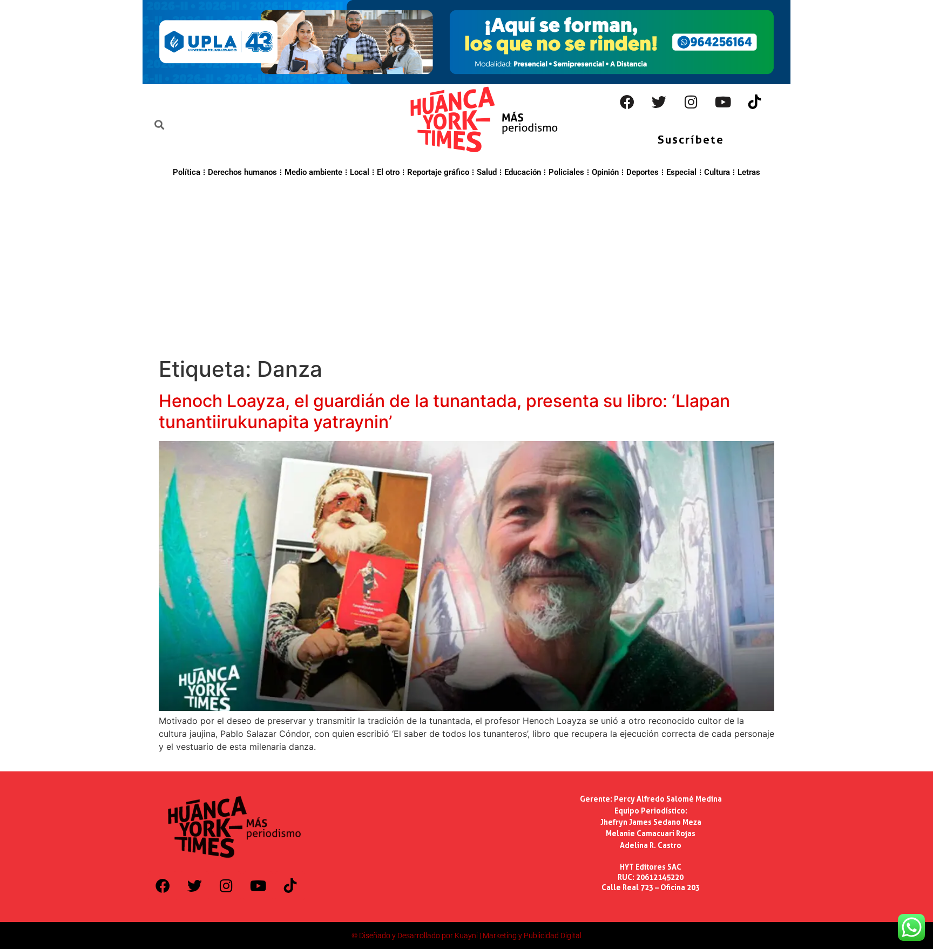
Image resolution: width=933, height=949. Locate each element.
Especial (681, 172)
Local (359, 172)
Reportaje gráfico (438, 172)
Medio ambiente (313, 172)
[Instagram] (691, 102)
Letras (749, 172)
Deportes (642, 172)
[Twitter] (659, 102)
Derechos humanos (242, 172)
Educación (522, 172)
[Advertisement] (466, 265)
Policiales (566, 172)
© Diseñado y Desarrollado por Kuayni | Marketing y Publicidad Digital (466, 935)
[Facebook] (627, 102)
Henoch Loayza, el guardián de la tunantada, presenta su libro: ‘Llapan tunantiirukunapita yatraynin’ (444, 411)
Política (186, 172)
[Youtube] (723, 102)
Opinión (605, 172)
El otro (388, 172)
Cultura (717, 172)
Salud (487, 172)
